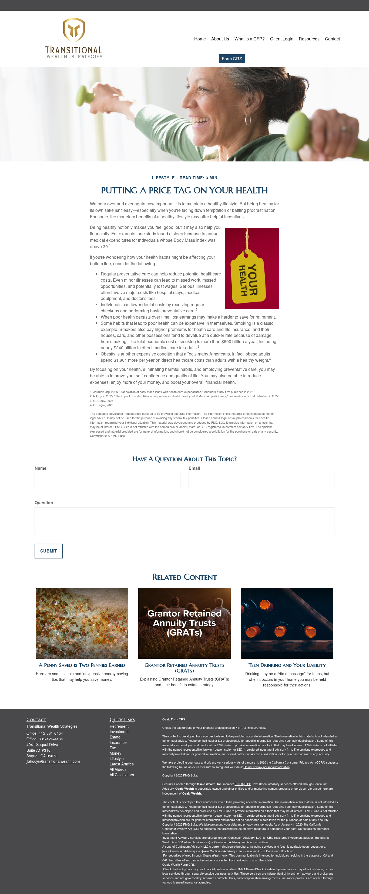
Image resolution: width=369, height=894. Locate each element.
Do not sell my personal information (267, 767)
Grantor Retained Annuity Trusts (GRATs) (184, 668)
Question (44, 503)
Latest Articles (122, 764)
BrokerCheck (256, 727)
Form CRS (232, 59)
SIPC (247, 784)
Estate (115, 737)
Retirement (119, 726)
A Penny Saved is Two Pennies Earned (82, 665)
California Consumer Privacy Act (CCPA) (298, 762)
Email (194, 468)
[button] (220, 38)
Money (115, 753)
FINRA (239, 784)
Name (40, 468)
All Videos (118, 769)
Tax (113, 747)
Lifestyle (117, 758)
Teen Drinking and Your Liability (287, 665)
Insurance (118, 742)
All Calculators (122, 774)
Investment (119, 731)
